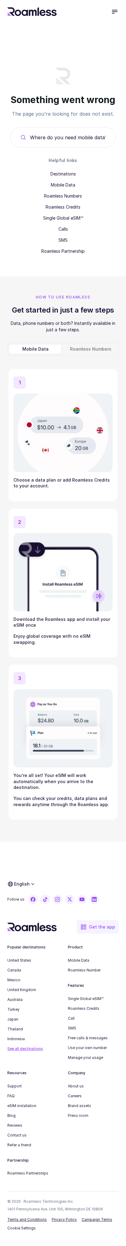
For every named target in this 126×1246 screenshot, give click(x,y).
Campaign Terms (97, 1219)
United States (19, 960)
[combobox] (68, 137)
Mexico (13, 980)
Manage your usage (85, 1057)
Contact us (17, 1135)
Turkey (13, 1009)
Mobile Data (63, 184)
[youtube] (82, 899)
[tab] (35, 349)
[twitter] (70, 899)
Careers (75, 1096)
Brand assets (79, 1105)
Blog (11, 1115)
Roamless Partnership (63, 251)
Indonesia (16, 1038)
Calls (63, 229)
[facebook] (33, 899)
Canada (14, 970)
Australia (15, 999)
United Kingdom (21, 989)
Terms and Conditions (27, 1219)
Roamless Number (84, 970)
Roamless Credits (63, 207)
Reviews (14, 1125)
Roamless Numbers (63, 195)
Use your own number (87, 1047)
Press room (78, 1115)
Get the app (102, 926)
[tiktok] (45, 899)
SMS (63, 240)
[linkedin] (94, 899)
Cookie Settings (21, 1228)
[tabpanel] (63, 591)
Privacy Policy (64, 1219)
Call (71, 1018)
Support (14, 1086)
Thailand (15, 1029)
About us (76, 1086)
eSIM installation (21, 1105)
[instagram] (57, 899)
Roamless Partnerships (27, 1173)
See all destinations (25, 1048)
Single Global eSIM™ (63, 218)
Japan (12, 1019)
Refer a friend (19, 1145)
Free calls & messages (88, 1038)
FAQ (11, 1096)
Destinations (63, 173)
